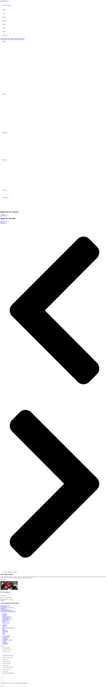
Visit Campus (2, 214)
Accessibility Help (24, 683)
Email (4, 626)
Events (4, 27)
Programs (4, 159)
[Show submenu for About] (6, 94)
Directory (4, 615)
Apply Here (2, 222)
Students (4, 41)
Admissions (5, 132)
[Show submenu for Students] (6, 41)
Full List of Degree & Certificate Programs (8, 611)
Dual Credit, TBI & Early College (6, 610)
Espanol (4, 31)
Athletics (4, 24)
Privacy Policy (18, 683)
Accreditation (5, 614)
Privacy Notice (5, 619)
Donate (4, 17)
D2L (3, 628)
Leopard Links (5, 197)
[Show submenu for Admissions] (8, 132)
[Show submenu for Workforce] (7, 190)
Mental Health (5, 630)
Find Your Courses (3, 223)
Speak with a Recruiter (4, 215)
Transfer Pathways (3, 606)
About (4, 94)
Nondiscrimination (6, 622)
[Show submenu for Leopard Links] (9, 197)
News (4, 621)
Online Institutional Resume (8, 618)
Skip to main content (4, 0)
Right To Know (5, 631)
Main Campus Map (6, 635)
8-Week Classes (3, 608)
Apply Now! (5, 35)
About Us (4, 613)
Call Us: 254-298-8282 (7, 5)
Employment (5, 625)
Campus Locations (6, 636)
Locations (4, 20)
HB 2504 (4, 629)
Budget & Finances (6, 617)
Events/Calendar (6, 643)
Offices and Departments (7, 616)
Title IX (4, 633)
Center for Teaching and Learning (9, 627)
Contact (4, 9)
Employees (5, 624)
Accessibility (5, 644)
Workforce (5, 190)
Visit (3, 13)
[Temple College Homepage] (12, 38)
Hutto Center (5, 637)
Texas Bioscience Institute (7, 639)
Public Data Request (6, 620)
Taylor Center (5, 638)
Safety (4, 632)
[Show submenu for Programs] (7, 160)
